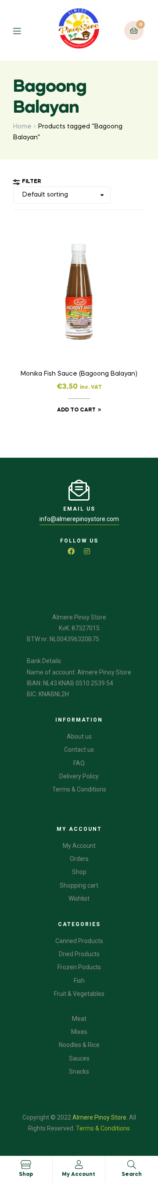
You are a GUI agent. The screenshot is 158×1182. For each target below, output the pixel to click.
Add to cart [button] (76, 410)
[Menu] (23, 30)
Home (22, 127)
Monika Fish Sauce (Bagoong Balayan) (79, 374)
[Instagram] (86, 551)
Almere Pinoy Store (99, 1117)
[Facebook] (71, 551)
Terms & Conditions (103, 1128)
